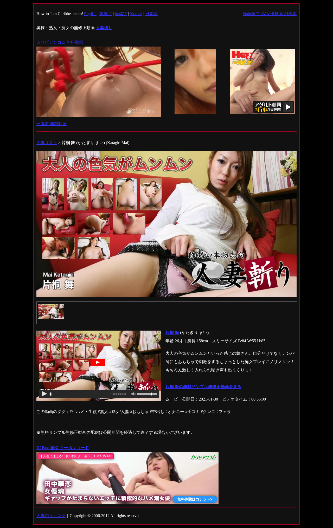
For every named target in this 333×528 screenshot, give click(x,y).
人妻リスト (46, 142)
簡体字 (121, 13)
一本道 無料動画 (51, 123)
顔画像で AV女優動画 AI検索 (270, 13)
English (90, 13)
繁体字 (105, 13)
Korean (136, 13)
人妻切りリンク (51, 515)
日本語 (151, 13)
